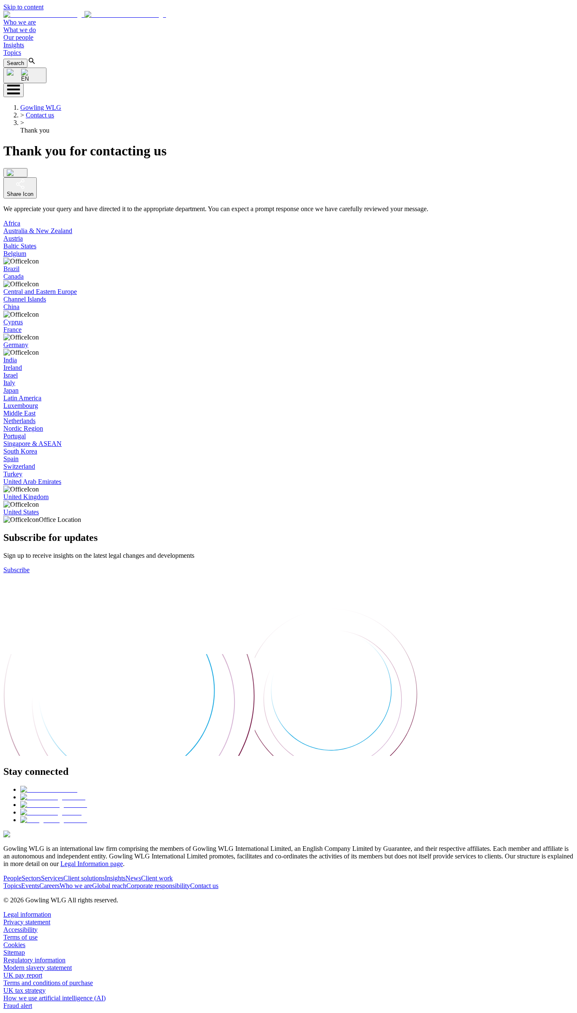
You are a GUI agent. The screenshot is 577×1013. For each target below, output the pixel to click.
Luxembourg (20, 405)
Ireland (12, 367)
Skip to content (23, 7)
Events (30, 885)
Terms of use (20, 937)
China (11, 306)
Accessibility (20, 929)
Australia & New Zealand (37, 230)
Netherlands (19, 420)
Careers (49, 885)
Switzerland (19, 466)
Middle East (19, 413)
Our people (18, 37)
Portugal (14, 436)
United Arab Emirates (32, 481)
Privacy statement (26, 922)
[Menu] (13, 90)
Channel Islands (24, 299)
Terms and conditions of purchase (48, 982)
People (12, 878)
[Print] (15, 172)
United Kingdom (26, 496)
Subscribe (16, 569)
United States (21, 512)
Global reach (109, 885)
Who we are (19, 22)
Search (15, 63)
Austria (13, 238)
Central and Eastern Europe (40, 291)
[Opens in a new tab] (48, 789)
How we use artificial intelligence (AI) (54, 998)
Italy (9, 382)
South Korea (20, 451)
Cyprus (13, 322)
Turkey (12, 474)
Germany (15, 344)
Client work (157, 878)
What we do (19, 29)
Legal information (27, 914)
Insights (13, 45)
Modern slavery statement (37, 967)
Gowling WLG (40, 107)
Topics (12, 52)
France (12, 329)
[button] (84, 14)
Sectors (31, 878)
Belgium (14, 253)
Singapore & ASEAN (32, 443)
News (133, 878)
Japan (11, 390)
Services (52, 878)
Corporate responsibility (158, 885)
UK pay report (22, 975)
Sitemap (14, 952)
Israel (10, 375)
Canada (13, 276)
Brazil (11, 268)
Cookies (14, 944)
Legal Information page (91, 863)
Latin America (22, 398)
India (10, 360)
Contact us (40, 115)
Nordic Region (23, 428)
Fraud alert (17, 1005)
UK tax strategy (24, 990)
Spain (11, 458)
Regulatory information (34, 960)
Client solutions (84, 878)
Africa (11, 223)
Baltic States (19, 246)
